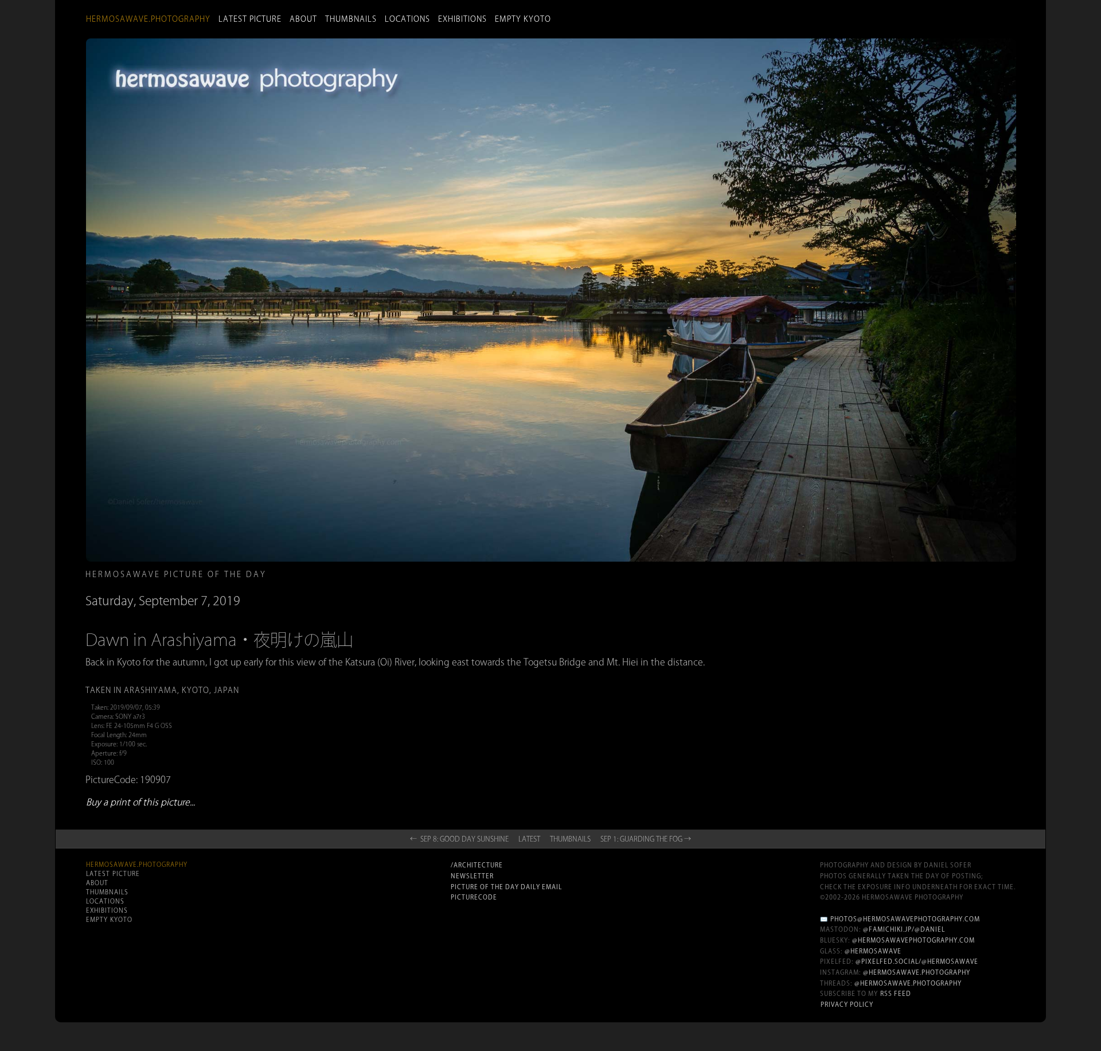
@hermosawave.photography (916, 972)
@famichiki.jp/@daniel (904, 929)
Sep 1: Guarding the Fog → (645, 838)
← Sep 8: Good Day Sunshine (459, 838)
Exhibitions (462, 19)
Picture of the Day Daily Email (506, 887)
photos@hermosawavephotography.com (905, 919)
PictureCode (474, 897)
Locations (407, 19)
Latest (529, 838)
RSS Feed (895, 993)
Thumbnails (351, 19)
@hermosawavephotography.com (913, 940)
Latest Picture (250, 19)
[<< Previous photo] (251, 665)
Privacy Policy (847, 1004)
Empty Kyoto (523, 19)
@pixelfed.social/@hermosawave (917, 961)
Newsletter (472, 876)
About (303, 19)
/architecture (477, 865)
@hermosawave (873, 951)
